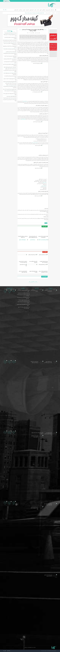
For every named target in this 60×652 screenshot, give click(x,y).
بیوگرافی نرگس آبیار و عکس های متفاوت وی (11, 51)
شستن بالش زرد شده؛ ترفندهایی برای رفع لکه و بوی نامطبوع (34, 362)
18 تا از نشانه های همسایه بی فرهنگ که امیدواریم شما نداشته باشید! (34, 508)
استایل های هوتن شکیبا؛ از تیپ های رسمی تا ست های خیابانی (43, 272)
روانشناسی (20, 9)
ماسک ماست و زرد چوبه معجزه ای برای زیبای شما (10, 33)
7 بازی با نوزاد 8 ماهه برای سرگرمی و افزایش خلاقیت (10, 67)
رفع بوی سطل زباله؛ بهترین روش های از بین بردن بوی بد (9, 81)
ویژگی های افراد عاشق (34, 142)
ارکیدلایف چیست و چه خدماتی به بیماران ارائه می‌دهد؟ (9, 98)
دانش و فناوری (32, 9)
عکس (35, 9)
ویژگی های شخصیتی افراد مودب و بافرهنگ (11, 84)
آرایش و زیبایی (48, 9)
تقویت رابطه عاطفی (23, 119)
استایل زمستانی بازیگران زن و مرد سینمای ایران (33, 262)
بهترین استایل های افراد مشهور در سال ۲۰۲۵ (33, 272)
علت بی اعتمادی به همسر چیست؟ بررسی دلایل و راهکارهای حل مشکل (33, 237)
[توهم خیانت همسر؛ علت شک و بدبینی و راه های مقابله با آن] (43, 232)
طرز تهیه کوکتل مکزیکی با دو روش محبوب (11, 96)
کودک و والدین (16, 9)
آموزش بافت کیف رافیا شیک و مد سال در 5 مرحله (34, 436)
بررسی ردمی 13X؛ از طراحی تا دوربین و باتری (10, 83)
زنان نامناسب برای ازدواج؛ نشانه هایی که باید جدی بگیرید (23, 237)
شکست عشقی (44, 182)
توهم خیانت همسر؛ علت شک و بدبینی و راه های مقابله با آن (43, 237)
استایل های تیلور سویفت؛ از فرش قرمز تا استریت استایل (23, 272)
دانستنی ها (27, 9)
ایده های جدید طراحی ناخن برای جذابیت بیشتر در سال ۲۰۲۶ (23, 262)
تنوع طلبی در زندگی (44, 185)
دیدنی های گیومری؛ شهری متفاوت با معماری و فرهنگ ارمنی (48, 362)
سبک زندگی (52, 9)
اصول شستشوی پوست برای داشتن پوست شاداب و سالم (9, 89)
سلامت (38, 9)
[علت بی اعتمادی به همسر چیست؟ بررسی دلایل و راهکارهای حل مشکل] (33, 232)
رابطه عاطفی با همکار (25, 101)
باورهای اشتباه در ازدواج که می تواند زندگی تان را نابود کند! (23, 311)
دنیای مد (24, 9)
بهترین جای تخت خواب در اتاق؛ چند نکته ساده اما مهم (9, 41)
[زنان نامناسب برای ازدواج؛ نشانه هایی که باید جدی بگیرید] (22, 232)
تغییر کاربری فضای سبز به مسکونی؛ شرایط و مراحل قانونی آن (48, 433)
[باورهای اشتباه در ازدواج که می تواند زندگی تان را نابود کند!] (23, 274)
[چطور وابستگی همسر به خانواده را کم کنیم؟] (43, 274)
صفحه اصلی (8, 650)
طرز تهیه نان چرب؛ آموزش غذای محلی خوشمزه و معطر (9, 40)
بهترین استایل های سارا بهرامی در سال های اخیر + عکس (44, 262)
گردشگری (44, 9)
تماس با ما (52, 1)
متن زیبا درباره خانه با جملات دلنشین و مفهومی (10, 68)
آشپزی (41, 9)
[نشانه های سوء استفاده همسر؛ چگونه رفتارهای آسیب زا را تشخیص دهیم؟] (33, 274)
